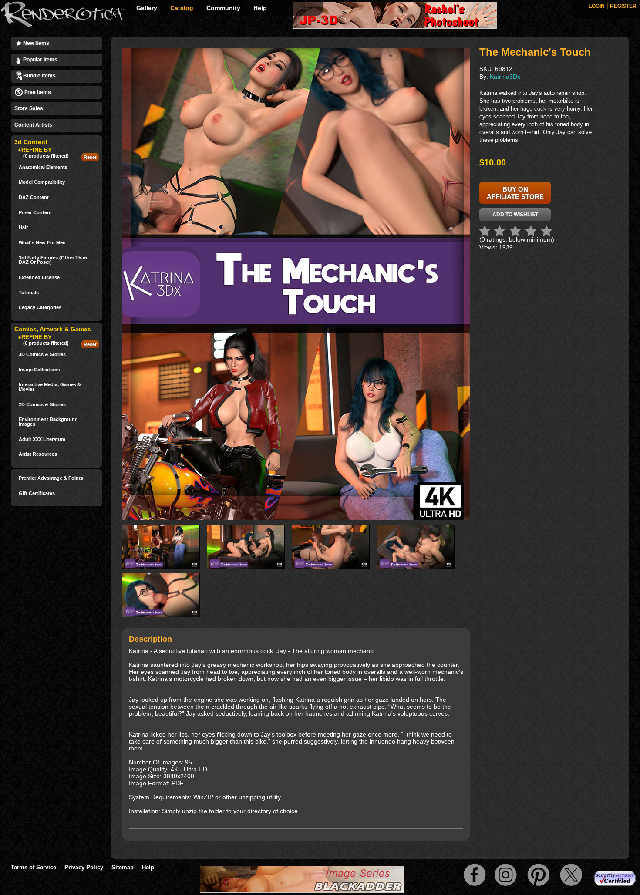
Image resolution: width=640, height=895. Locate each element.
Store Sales (28, 108)
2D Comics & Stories (42, 404)
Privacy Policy (83, 867)
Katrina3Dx (505, 76)
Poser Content (35, 212)
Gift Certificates (37, 493)
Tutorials (29, 292)
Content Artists (33, 125)
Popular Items (39, 60)
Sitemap (122, 867)
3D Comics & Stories (42, 354)
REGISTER (623, 6)
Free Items (37, 92)
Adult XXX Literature (42, 439)
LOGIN (597, 6)
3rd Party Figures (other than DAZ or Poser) (53, 260)
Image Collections (39, 369)
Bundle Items (39, 76)
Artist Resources (38, 454)
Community (223, 7)
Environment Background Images (48, 421)
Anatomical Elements (43, 167)
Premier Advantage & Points (51, 478)
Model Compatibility (42, 182)
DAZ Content (34, 197)
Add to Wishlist (515, 215)
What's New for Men (42, 242)
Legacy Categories (40, 307)
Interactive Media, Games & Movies (50, 386)
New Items (35, 43)
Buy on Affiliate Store (515, 192)
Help (260, 7)
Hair (23, 227)
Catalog (181, 7)
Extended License (39, 277)
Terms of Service (33, 867)
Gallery (146, 7)
